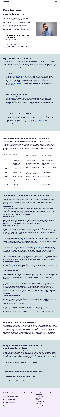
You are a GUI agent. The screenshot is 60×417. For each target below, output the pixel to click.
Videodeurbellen (39, 407)
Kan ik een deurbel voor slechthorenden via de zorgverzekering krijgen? (23, 371)
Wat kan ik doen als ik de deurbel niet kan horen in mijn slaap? (21, 362)
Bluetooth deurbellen (40, 401)
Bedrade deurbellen (40, 405)
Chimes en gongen (40, 396)
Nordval (48, 401)
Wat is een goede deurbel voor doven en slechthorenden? (20, 376)
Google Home (27, 397)
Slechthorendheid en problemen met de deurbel (14, 41)
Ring (47, 397)
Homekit (26, 394)
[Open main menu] (56, 1)
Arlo (47, 399)
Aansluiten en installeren (38, 399)
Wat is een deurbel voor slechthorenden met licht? (18, 367)
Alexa (25, 401)
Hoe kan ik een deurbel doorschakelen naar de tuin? (18, 381)
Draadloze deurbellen (40, 403)
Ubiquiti (48, 405)
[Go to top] (58, 414)
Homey (25, 399)
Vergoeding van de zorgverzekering (12, 44)
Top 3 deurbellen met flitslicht (10, 39)
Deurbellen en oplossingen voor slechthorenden (14, 42)
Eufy (47, 403)
